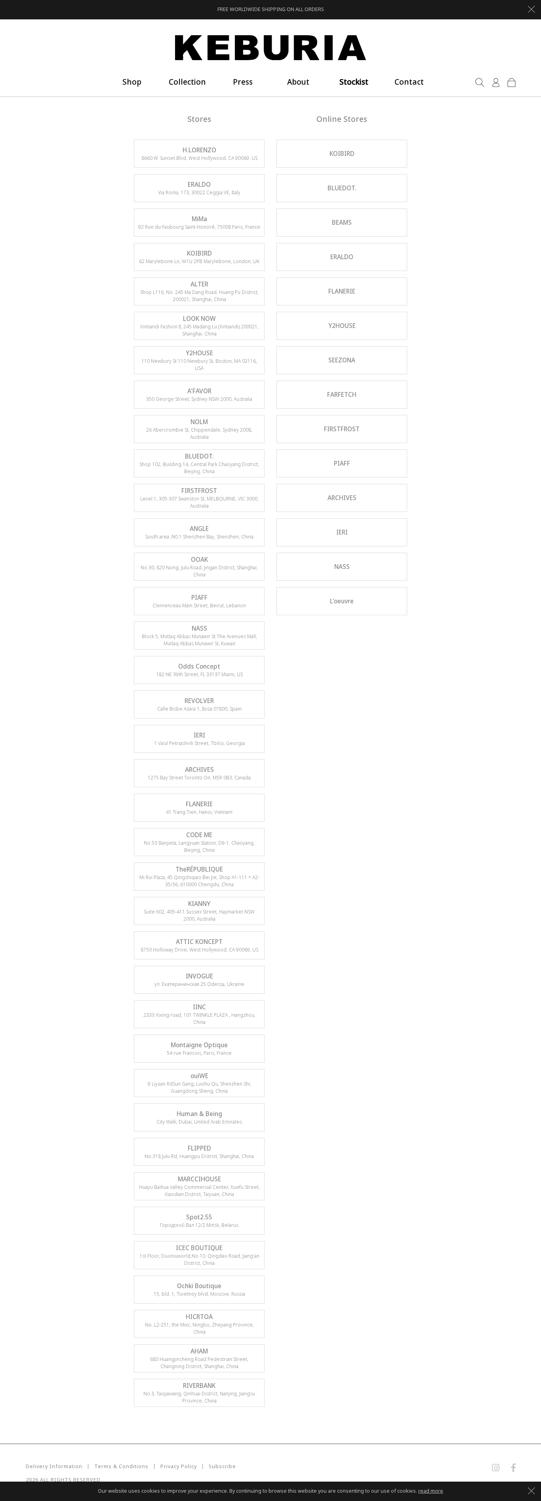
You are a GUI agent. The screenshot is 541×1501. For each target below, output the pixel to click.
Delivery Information (54, 1466)
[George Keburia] (270, 48)
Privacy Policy (178, 1466)
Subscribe (222, 1466)
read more (430, 1491)
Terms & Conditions (121, 1466)
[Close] (531, 8)
